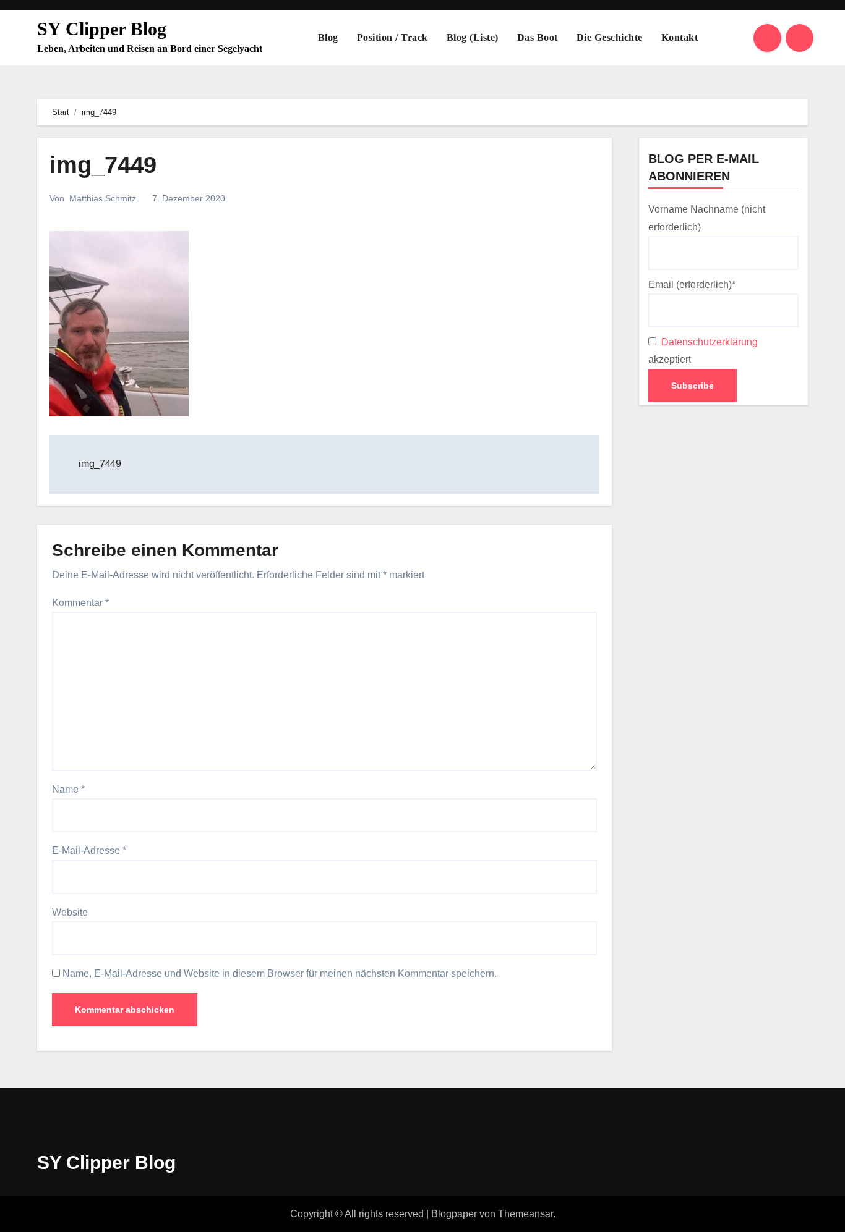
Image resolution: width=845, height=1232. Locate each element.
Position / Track (392, 37)
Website (70, 912)
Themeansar (525, 1214)
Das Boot (537, 37)
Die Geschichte (610, 37)
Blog (328, 37)
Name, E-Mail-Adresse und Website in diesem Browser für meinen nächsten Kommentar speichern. (279, 973)
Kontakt (679, 37)
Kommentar (80, 602)
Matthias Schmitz (102, 198)
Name (68, 789)
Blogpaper (454, 1214)
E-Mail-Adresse (89, 850)
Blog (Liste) (473, 37)
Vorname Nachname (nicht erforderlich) (706, 218)
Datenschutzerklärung (708, 342)
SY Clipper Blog (101, 29)
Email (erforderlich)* (692, 284)
